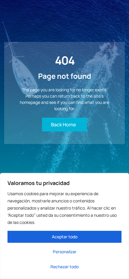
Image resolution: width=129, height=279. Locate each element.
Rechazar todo (64, 266)
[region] (64, 226)
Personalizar (64, 251)
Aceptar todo (64, 236)
